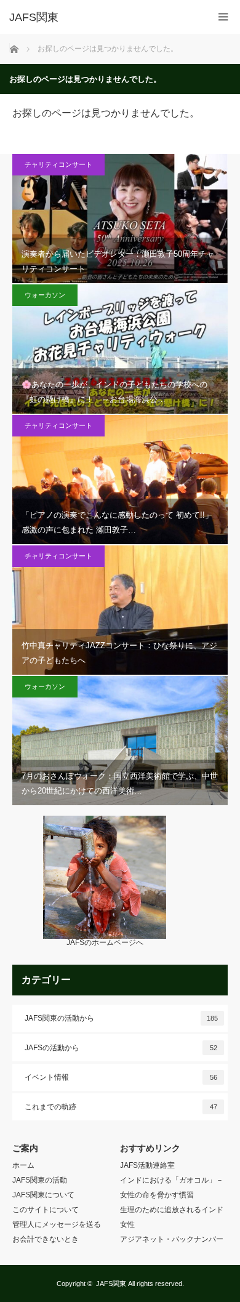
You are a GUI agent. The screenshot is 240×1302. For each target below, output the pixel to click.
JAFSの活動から (121, 1047)
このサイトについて (45, 1209)
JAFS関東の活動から (121, 1018)
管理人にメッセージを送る (56, 1224)
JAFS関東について (43, 1195)
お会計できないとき (45, 1239)
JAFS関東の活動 (39, 1180)
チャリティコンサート (58, 164)
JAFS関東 (111, 1283)
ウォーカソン (45, 295)
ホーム (23, 1165)
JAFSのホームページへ (104, 942)
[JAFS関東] (101, 17)
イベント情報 (121, 1077)
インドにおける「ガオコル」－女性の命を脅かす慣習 (171, 1187)
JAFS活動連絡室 (147, 1165)
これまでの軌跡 (121, 1107)
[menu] (223, 17)
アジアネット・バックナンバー (171, 1239)
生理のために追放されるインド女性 (171, 1217)
